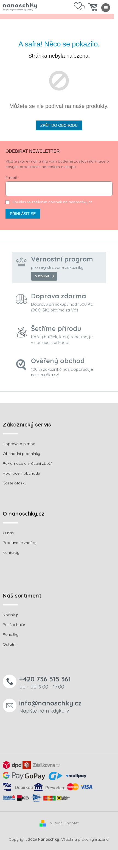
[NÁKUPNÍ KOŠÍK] (92, 8)
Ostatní (9, 644)
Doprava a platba (19, 443)
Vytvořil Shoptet (64, 822)
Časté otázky (15, 483)
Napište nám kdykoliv (50, 706)
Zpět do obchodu (59, 125)
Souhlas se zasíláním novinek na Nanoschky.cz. (52, 202)
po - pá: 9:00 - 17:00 (45, 682)
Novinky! (10, 614)
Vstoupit (42, 276)
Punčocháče (14, 624)
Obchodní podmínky (21, 453)
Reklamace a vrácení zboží (27, 463)
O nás (8, 532)
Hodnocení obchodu (21, 473)
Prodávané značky (19, 542)
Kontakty (11, 552)
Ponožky (10, 634)
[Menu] (105, 7)
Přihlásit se (23, 213)
